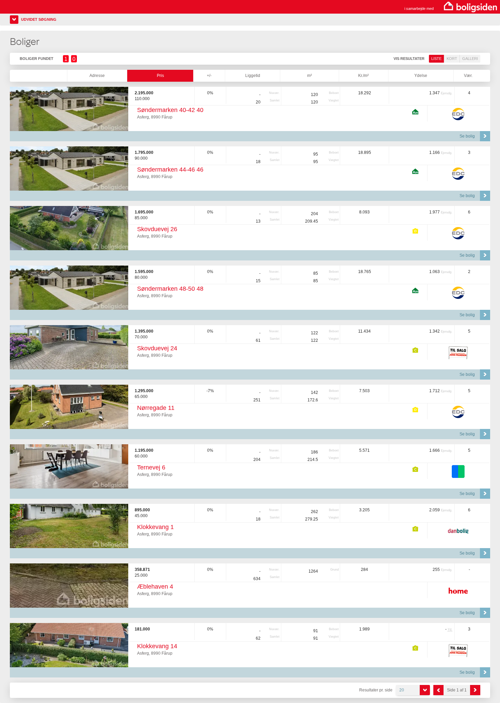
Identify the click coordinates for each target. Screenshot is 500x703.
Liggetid (252, 75)
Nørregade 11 (155, 407)
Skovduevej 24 (157, 348)
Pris (160, 75)
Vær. (468, 75)
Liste (436, 59)
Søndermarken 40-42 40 (170, 110)
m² (309, 75)
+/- (209, 75)
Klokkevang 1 (155, 527)
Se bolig (467, 136)
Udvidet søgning (38, 19)
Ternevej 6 (151, 467)
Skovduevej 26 (157, 229)
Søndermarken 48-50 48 (170, 288)
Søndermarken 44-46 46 (170, 169)
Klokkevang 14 (157, 646)
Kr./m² (363, 75)
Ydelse (420, 75)
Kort (452, 59)
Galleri (470, 59)
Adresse (97, 75)
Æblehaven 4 (155, 586)
